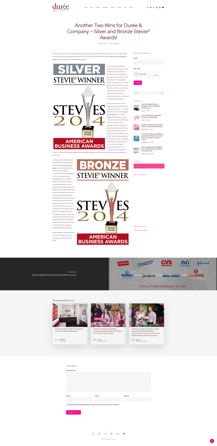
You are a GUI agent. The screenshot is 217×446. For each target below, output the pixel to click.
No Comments (114, 43)
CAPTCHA (137, 69)
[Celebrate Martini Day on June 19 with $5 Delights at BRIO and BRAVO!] (162, 274)
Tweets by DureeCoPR (141, 230)
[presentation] (146, 74)
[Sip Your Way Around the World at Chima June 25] (54, 274)
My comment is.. (71, 370)
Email (135, 58)
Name (68, 396)
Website (126, 396)
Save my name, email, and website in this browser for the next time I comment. (93, 405)
